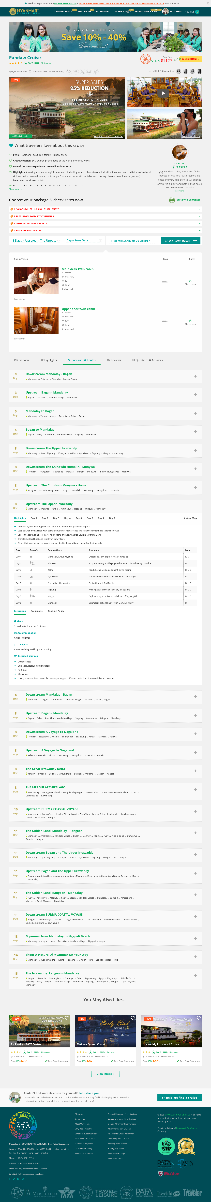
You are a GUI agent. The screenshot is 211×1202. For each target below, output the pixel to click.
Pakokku (45, 379)
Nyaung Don (55, 978)
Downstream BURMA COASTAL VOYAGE (54, 914)
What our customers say (86, 1133)
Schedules (121, 11)
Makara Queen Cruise (91, 1044)
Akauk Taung (118, 835)
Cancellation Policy (83, 1148)
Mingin (80, 471)
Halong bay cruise (116, 1148)
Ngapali (92, 941)
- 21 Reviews (45, 63)
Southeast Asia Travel (186, 1128)
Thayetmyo (41, 897)
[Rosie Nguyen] (178, 71)
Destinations (102, 11)
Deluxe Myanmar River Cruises (122, 1123)
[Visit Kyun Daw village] (32, 576)
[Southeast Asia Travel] (23, 1125)
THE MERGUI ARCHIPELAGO (45, 787)
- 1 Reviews (109, 1052)
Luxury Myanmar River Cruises (122, 1118)
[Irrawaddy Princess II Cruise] (171, 1030)
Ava (115, 857)
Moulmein (40, 817)
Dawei (29, 817)
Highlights (50, 360)
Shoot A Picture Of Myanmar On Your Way (57, 955)
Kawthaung (33, 792)
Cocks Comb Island (51, 814)
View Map (191, 518)
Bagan (74, 379)
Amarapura (56, 699)
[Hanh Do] (185, 71)
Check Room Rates (177, 240)
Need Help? (176, 11)
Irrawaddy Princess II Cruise (161, 1044)
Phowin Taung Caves (109, 471)
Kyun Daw (84, 453)
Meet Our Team (82, 1123)
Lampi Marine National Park (116, 792)
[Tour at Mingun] (30, 596)
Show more (14, 189)
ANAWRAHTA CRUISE (65, 3)
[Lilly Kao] (192, 71)
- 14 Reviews (44, 1052)
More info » (19, 298)
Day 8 (112, 518)
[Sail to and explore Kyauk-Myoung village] (31, 556)
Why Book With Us (83, 1128)
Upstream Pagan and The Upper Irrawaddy (57, 871)
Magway (86, 835)
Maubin (100, 773)
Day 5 (78, 518)
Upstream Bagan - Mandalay (47, 392)
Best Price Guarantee (188, 199)
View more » (106, 1074)
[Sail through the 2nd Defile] (31, 583)
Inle (116, 959)
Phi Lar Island (70, 814)
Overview (23, 360)
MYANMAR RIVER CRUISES (177, 1114)
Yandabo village (60, 379)
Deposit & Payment (84, 1143)
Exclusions (37, 611)
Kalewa (113, 736)
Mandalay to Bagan (40, 411)
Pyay (106, 835)
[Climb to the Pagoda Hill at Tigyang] (33, 563)
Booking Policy (55, 611)
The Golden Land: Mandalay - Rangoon (54, 831)
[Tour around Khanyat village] (30, 563)
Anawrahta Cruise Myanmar (121, 1133)
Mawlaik (70, 471)
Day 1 (34, 518)
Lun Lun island (92, 792)
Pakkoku (41, 397)
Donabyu (69, 978)
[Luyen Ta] (199, 71)
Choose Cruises (63, 11)
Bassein (78, 773)
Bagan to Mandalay (40, 429)
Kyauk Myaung (48, 453)
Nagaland (44, 736)
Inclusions (20, 611)
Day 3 (56, 518)
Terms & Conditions (84, 1153)
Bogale (52, 773)
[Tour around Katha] (31, 570)
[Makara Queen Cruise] (105, 1030)
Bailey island (106, 814)
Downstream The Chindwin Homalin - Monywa (60, 467)
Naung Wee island (51, 792)
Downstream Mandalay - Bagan (49, 374)
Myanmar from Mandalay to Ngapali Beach (58, 936)
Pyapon (42, 773)
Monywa (91, 471)
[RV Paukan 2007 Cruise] (39, 1030)
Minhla (97, 835)
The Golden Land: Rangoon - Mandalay (54, 893)
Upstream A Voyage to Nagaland (50, 750)
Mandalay (32, 379)
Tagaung (96, 453)
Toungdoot (44, 471)
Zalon (79, 978)
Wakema (89, 773)
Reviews (116, 360)
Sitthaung (58, 471)
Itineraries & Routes (83, 360)
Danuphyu (132, 835)
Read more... (179, 190)
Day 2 (45, 518)
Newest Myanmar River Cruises (122, 1114)
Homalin (32, 471)
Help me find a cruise (181, 1097)
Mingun (106, 453)
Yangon (31, 773)
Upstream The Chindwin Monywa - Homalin (58, 485)
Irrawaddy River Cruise (118, 1138)
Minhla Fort (127, 978)
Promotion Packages (147, 11)
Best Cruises (84, 11)
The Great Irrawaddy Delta (45, 769)
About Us (79, 1114)
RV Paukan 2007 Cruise (26, 1044)
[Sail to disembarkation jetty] (31, 602)
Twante (29, 839)
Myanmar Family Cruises (119, 1128)
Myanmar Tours (115, 1158)
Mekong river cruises (117, 1143)
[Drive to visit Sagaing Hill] (33, 596)
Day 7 (101, 518)
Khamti (55, 736)
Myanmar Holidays (116, 1153)
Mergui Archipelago (72, 792)
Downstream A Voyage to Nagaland (52, 732)
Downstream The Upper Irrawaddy (51, 448)
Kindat (92, 736)
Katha (72, 453)
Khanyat (62, 453)
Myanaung (90, 978)
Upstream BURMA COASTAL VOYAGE (52, 809)
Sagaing (79, 434)
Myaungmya (65, 773)
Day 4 (67, 518)
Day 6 (90, 518)
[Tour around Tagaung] (30, 589)
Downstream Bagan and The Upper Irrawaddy (59, 852)
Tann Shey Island (88, 814)
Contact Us (80, 1118)
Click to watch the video (109, 136)
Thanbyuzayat (45, 919)
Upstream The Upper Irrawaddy (49, 504)
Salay (73, 416)
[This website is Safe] (168, 1174)
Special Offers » (190, 58)
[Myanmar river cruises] (28, 11)
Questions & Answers (149, 360)
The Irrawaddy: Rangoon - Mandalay (52, 973)
